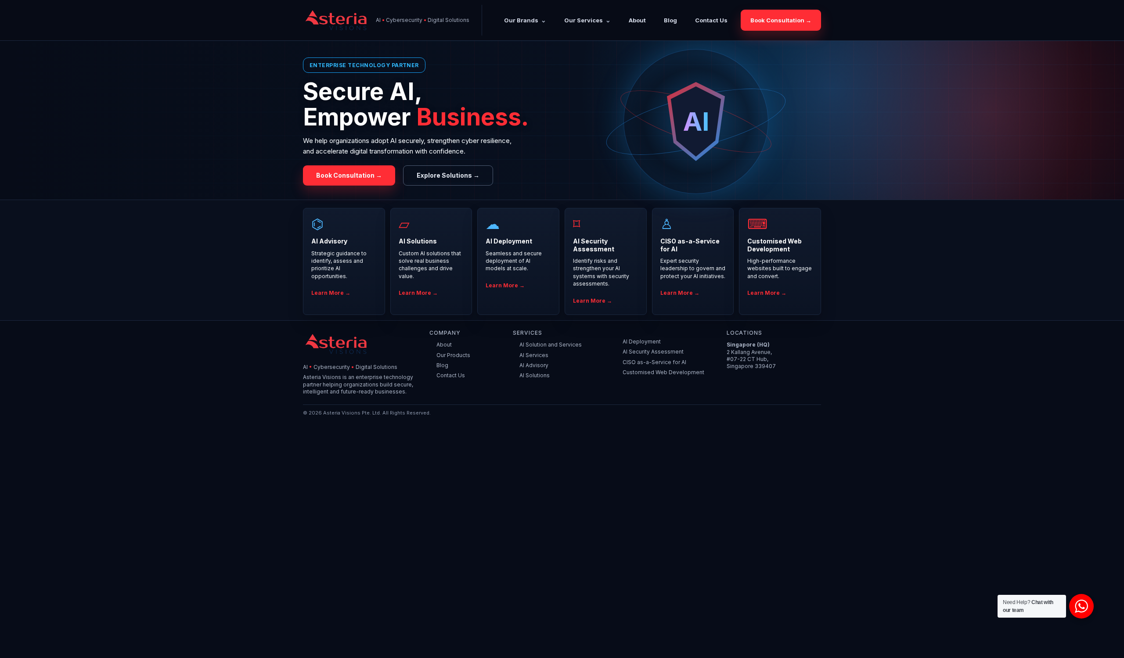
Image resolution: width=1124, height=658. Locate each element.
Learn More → (330, 293)
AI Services (533, 355)
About (637, 20)
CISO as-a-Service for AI (654, 362)
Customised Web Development (663, 372)
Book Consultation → (780, 20)
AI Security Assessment (653, 351)
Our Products (453, 355)
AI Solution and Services (550, 344)
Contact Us (711, 20)
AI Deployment (642, 341)
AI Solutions (534, 375)
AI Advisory (533, 365)
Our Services (583, 20)
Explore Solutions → (448, 175)
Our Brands (521, 20)
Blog (670, 20)
